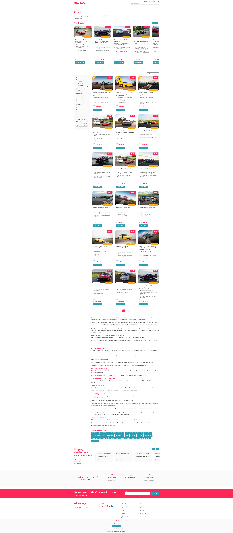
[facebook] (107, 506)
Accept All (116, 526)
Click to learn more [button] (111, 482)
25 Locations (127, 37)
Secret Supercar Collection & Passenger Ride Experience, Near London (147, 94)
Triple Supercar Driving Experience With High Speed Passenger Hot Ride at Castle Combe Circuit (148, 248)
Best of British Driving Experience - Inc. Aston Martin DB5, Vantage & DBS (125, 131)
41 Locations (109, 89)
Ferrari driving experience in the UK (99, 370)
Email (126, 491)
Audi (127, 435)
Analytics (117, 531)
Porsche (133, 435)
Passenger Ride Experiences (99, 438)
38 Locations (132, 89)
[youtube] (109, 506)
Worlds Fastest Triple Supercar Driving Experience (123, 169)
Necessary (111, 531)
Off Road (120, 432)
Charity (122, 512)
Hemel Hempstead (106, 37)
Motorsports (120, 438)
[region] (155, 23)
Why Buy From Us (125, 509)
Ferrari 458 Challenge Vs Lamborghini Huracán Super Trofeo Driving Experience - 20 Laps (102, 42)
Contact (122, 510)
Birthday (133, 7)
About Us (142, 510)
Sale (157, 7)
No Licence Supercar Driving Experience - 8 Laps (100, 247)
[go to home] (80, 3)
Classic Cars (139, 432)
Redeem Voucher (147, 1)
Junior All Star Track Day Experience (148, 131)
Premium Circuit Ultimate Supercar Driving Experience (141, 40)
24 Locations (88, 37)
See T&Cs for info (130, 479)
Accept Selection (114, 529)
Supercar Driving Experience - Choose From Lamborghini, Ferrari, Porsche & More (102, 94)
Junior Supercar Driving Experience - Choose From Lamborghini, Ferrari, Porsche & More (125, 94)
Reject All (120, 529)
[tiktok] (103, 506)
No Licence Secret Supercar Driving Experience (147, 208)
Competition (142, 506)
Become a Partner (144, 513)
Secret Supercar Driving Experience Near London (147, 169)
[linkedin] (112, 506)
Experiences (77, 7)
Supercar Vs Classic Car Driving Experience (122, 40)
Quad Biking (148, 435)
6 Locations (146, 37)
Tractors (95, 441)
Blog (141, 507)
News (141, 509)
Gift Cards (146, 7)
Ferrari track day (95, 419)
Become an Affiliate (144, 515)
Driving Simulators (144, 438)
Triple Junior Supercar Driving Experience (123, 208)
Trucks (112, 438)
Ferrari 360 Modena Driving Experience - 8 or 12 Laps (122, 247)
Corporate (123, 517)
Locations (106, 7)
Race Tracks (129, 432)
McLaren (140, 435)
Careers (141, 512)
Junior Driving (104, 432)
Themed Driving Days (98, 435)
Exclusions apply (83, 495)
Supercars (95, 432)
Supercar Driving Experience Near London (101, 208)
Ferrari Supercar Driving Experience (101, 285)
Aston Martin (119, 435)
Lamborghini (109, 435)
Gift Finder (92, 7)
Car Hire (134, 438)
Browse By (120, 7)
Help (122, 507)
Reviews (123, 513)
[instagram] (105, 506)
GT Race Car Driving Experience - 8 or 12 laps (102, 169)
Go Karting (148, 432)
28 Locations (132, 165)
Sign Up (155, 493)
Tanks (128, 438)
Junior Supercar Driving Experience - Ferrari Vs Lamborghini (81, 41)
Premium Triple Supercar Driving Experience (101, 131)
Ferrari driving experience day (115, 319)
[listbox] (116, 45)
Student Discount (125, 516)
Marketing (123, 531)
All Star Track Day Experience (123, 285)
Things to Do (124, 515)
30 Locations (109, 282)
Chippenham (155, 243)
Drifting (113, 432)
